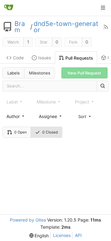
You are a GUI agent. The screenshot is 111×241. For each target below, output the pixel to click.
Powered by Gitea (28, 219)
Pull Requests (79, 58)
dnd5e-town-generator (66, 27)
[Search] (103, 86)
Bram (19, 27)
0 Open (20, 132)
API (78, 235)
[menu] (85, 116)
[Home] (8, 7)
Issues (44, 57)
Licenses (62, 235)
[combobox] (15, 116)
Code (18, 57)
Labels (13, 72)
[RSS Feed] (106, 27)
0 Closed (50, 132)
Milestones (39, 72)
